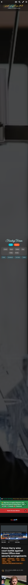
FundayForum (14, 241)
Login (10, 244)
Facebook (10, 257)
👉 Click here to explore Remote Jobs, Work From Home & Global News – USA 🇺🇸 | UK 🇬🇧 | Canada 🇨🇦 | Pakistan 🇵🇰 (13, 504)
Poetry (11, 252)
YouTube (18, 257)
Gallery (17, 249)
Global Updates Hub (17, 536)
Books (16, 252)
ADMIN (9, 536)
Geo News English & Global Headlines (12, 533)
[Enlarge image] (14, 582)
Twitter (24, 257)
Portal (3, 257)
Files (23, 249)
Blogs (11, 249)
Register (17, 244)
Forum (5, 249)
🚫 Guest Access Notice (12, 510)
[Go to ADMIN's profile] (3, 570)
